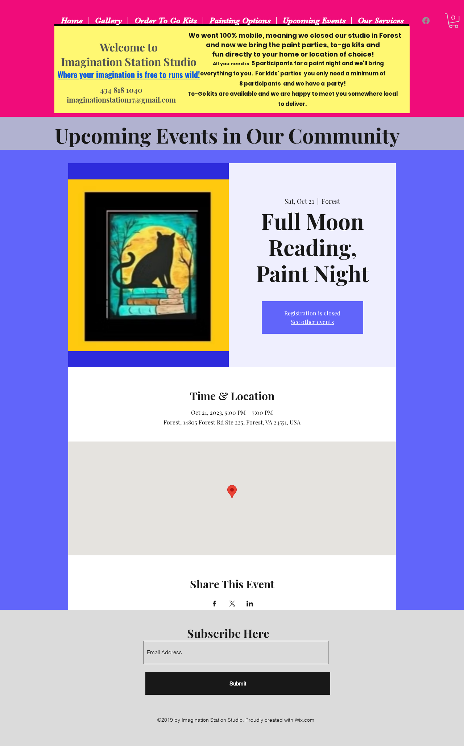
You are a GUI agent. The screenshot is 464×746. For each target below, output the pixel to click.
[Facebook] (426, 20)
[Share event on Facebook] (214, 603)
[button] (453, 20)
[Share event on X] (232, 603)
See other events (312, 322)
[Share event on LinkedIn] (249, 603)
